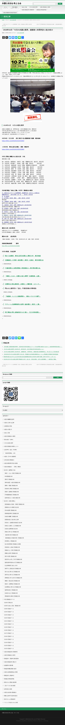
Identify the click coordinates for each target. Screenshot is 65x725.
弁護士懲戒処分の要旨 (9, 436)
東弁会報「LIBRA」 (9, 439)
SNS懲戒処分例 (8, 476)
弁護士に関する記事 (9, 422)
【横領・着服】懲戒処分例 (11, 485)
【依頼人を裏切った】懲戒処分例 (12, 525)
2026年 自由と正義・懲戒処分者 (12, 605)
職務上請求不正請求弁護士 (11, 695)
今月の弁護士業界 (20, 32)
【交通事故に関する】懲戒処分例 (12, 587)
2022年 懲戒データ (9, 618)
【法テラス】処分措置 (9, 685)
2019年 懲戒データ (9, 627)
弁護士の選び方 (8, 429)
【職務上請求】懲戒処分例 (11, 553)
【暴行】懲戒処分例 (9, 479)
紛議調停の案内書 (8, 665)
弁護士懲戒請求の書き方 (10, 662)
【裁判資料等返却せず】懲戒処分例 (13, 562)
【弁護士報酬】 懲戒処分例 (11, 516)
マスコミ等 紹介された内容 (11, 702)
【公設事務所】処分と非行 (11, 565)
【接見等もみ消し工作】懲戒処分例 (13, 559)
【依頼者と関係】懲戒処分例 (11, 488)
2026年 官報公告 (8, 602)
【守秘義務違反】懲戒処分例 (11, 494)
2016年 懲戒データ (9, 636)
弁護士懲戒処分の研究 (9, 655)
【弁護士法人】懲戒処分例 (11, 593)
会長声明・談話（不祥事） (11, 449)
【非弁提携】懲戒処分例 (10, 510)
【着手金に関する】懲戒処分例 (12, 574)
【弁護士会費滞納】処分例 (11, 528)
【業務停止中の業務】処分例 (11, 507)
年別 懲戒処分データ (9, 599)
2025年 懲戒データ (9, 608)
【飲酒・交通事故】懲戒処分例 (12, 584)
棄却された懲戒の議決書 (10, 682)
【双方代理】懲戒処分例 (10, 556)
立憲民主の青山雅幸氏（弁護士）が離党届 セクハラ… (23, 284)
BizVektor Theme (32, 720)
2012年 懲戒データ (9, 648)
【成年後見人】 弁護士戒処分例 (12, 497)
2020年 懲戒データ (9, 624)
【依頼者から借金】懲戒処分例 (12, 547)
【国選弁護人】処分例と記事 (11, 519)
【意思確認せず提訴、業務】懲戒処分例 (14, 504)
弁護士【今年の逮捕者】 (10, 456)
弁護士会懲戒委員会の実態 (11, 672)
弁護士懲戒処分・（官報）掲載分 (12, 466)
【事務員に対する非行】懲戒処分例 (13, 577)
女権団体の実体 (8, 426)
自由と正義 (7, 432)
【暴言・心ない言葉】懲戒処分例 (12, 473)
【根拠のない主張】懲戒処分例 (12, 550)
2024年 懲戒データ (9, 611)
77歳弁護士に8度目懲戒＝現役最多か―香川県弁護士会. (23, 268)
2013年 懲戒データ (9, 645)
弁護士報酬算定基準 (9, 419)
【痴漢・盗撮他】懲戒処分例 (11, 491)
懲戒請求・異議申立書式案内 (11, 658)
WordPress (24, 720)
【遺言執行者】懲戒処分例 (11, 535)
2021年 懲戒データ (9, 621)
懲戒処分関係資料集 (9, 678)
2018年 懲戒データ (9, 630)
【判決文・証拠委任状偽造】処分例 (13, 522)
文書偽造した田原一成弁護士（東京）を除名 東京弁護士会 (24, 260)
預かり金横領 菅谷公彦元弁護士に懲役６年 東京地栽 (23, 256)
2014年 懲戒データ (9, 642)
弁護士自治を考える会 (11, 3)
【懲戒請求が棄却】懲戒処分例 (12, 596)
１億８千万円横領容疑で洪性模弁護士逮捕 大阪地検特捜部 (49, 24)
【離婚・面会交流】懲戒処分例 (12, 580)
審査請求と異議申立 (9, 675)
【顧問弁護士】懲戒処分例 (11, 590)
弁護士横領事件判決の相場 (11, 463)
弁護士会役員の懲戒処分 (10, 692)
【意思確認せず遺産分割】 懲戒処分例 (14, 538)
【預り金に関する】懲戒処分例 (12, 571)
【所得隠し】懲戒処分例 (10, 541)
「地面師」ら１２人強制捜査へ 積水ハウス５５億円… (23, 296)
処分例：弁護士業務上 (9, 501)
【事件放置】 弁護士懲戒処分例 (12, 482)
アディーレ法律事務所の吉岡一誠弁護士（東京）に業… (23, 304)
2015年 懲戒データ (9, 639)
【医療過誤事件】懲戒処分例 (11, 513)
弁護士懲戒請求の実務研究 (11, 651)
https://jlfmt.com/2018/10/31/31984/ (11, 246)
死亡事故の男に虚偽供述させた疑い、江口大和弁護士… (23, 312)
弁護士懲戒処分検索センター (11, 446)
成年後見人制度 (8, 689)
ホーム (4, 708)
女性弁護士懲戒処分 (9, 460)
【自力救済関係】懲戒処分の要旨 (12, 544)
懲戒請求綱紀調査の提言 (10, 668)
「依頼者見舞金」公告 (9, 453)
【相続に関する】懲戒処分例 (11, 531)
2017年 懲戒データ (9, 633)
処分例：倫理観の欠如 (9, 470)
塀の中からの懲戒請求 (9, 699)
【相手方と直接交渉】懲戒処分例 (12, 568)
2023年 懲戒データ (9, 615)
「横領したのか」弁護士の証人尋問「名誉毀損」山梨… (23, 276)
